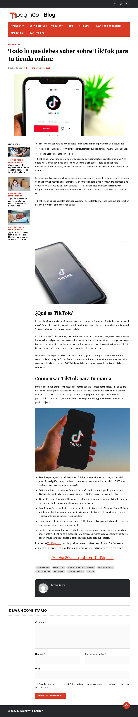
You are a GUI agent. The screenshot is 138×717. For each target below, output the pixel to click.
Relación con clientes (109, 26)
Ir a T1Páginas (36, 33)
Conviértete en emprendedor (46, 26)
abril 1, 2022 (44, 67)
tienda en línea (76, 571)
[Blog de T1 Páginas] (32, 15)
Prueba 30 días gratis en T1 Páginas (82, 557)
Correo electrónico (95, 654)
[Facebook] (115, 3)
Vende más (85, 26)
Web (37, 668)
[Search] (127, 3)
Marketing (17, 33)
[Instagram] (121, 3)
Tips (71, 26)
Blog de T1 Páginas (30, 711)
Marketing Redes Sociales (81, 567)
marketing (58, 567)
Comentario (42, 622)
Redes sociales (105, 567)
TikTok (90, 571)
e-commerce (43, 567)
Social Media (43, 571)
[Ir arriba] (126, 705)
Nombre (40, 654)
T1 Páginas (54, 543)
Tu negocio (17, 26)
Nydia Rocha (29, 67)
